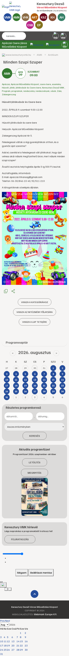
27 (13, 649)
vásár (53, 91)
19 (8, 645)
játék (12, 87)
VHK (26, 17)
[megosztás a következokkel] (13, 291)
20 (13, 645)
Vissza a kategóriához (34, 302)
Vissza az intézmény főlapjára (35, 312)
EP (39, 25)
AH (62, 17)
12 (8, 641)
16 (26, 641)
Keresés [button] (34, 435)
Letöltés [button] (34, 462)
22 (21, 645)
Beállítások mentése (41, 572)
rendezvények (43, 91)
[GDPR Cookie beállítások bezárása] (1, 581)
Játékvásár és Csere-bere (28, 87)
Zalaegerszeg (9, 94)
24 (1, 649)
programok (16, 91)
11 (5, 641)
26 (8, 649)
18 (5, 645)
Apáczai (6, 84)
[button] (65, 45)
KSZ (43, 17)
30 (26, 649)
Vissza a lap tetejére (34, 321)
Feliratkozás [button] (20, 539)
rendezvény (29, 91)
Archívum (53, 54)
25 (5, 649)
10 (1, 641)
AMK (16, 17)
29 (21, 649)
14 (18, 641)
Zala (59, 91)
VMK (7, 17)
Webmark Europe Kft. (45, 614)
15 (21, 641)
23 (26, 645)
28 (18, 649)
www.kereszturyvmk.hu (18, 54)
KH (53, 17)
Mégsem (21, 572)
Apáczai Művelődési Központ (25, 84)
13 (13, 641)
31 (1, 654)
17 (1, 645)
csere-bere (45, 84)
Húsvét (5, 87)
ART (35, 17)
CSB (30, 25)
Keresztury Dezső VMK (53, 87)
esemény (56, 84)
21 (18, 645)
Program (6, 91)
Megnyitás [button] (34, 472)
